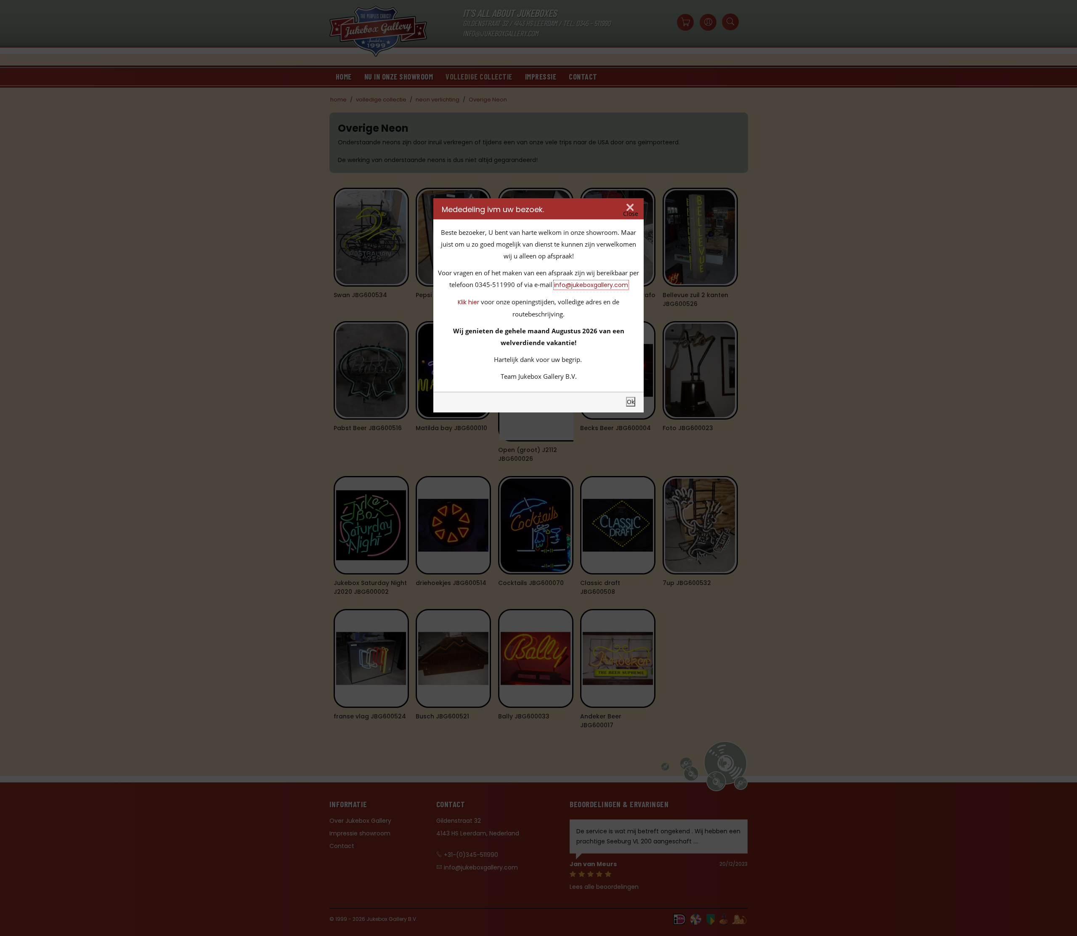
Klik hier (468, 302)
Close (630, 214)
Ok (630, 402)
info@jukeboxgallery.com (591, 285)
